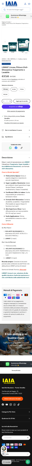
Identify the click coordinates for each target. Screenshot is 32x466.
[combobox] (16, 10)
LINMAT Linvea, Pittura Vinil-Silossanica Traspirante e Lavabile (15, 24)
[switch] (4, 454)
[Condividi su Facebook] (16, 148)
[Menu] (3, 4)
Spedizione (14, 79)
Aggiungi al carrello (22, 101)
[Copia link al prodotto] (21, 148)
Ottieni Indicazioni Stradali (12, 399)
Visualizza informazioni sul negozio (14, 123)
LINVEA (4, 59)
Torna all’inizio (16, 370)
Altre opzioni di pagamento (16, 111)
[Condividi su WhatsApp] (10, 148)
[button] (29, 4)
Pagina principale (6, 22)
